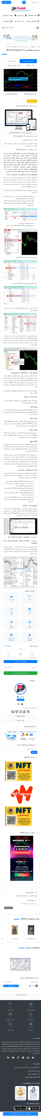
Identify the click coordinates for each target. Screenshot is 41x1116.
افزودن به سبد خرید (20, 661)
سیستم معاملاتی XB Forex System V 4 (29, 903)
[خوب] (10, 667)
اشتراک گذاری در (10, 94)
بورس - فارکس (33, 896)
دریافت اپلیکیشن (8, 15)
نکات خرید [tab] (10, 61)
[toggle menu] (38, 28)
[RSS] (8, 1058)
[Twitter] (32, 1058)
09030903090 (10, 28)
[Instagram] (18, 704)
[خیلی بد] (5, 667)
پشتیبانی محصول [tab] (12, 65)
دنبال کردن (20, 700)
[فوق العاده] (12, 667)
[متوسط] (8, 667)
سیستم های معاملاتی (21, 896)
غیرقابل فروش (11, 986)
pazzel (22, 697)
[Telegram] (22, 704)
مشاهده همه (8, 908)
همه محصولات (32, 15)
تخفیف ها (6, 21)
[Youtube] (13, 1058)
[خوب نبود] (7, 667)
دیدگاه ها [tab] (28, 65)
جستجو (34, 752)
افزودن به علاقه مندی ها (20, 673)
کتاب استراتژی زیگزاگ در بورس (29, 978)
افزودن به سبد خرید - (20, 1114)
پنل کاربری (20, 15)
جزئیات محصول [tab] (28, 61)
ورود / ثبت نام (6, 2)
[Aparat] (27, 1058)
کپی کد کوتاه (20, 720)
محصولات (32, 47)
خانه (38, 47)
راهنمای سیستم (31, 21)
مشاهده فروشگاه (20, 716)
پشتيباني (17, 21)
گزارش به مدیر (32, 101)
